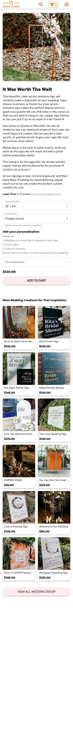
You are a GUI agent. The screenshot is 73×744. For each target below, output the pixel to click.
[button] (36, 218)
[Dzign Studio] (11, 4)
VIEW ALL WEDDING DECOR (36, 591)
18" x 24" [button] (10, 206)
